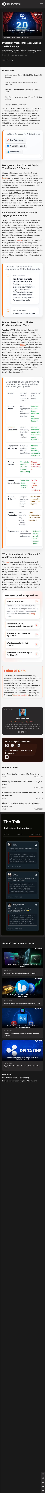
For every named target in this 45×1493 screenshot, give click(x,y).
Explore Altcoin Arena (29, 1081)
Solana (19, 240)
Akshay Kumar (22, 719)
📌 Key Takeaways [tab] (15, 140)
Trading (11, 427)
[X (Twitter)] (19, 732)
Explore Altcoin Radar (10, 1081)
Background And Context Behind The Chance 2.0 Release (23, 76)
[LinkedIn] (22, 732)
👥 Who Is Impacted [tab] (16, 146)
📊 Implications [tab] (14, 152)
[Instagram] (26, 732)
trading (5, 178)
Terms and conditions (20, 695)
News (5, 55)
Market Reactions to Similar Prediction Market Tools (22, 91)
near (7, 562)
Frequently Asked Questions (15, 104)
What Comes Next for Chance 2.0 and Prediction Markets (23, 98)
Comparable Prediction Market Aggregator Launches (21, 83)
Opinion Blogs (24, 1078)
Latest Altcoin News (9, 1078)
